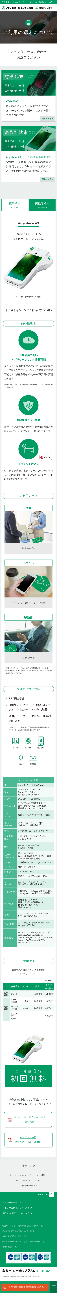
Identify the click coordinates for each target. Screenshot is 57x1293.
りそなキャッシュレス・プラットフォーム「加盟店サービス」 (28, 2)
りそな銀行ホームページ (13, 1202)
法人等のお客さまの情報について (15, 1231)
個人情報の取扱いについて (28, 1226)
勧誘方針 (5, 1226)
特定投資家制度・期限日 (11, 1242)
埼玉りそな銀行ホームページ (15, 1208)
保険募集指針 (7, 1247)
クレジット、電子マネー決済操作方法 (29, 1119)
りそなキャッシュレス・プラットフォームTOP (27, 1175)
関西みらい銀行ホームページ (15, 1213)
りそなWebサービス (27, 1186)
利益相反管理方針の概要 (11, 1236)
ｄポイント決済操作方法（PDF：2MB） (28, 1139)
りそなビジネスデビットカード (27, 1180)
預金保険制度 (35, 1242)
